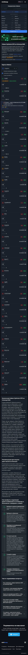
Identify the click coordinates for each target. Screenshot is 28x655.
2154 (25, 123)
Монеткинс (7, 361)
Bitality (5, 156)
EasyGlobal (6, 304)
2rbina (5, 316)
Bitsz (5, 213)
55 (21, 225)
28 (21, 350)
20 (21, 91)
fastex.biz (6, 180)
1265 (21, 384)
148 (25, 134)
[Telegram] (25, 642)
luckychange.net (7, 294)
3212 (25, 248)
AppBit (5, 282)
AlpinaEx (6, 122)
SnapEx (6, 78)
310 (21, 270)
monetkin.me (6, 351)
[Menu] (25, 2)
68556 (24, 384)
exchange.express (7, 328)
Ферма (6, 384)
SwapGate (6, 225)
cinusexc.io (6, 169)
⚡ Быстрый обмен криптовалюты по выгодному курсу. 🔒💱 (12, 106)
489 (25, 214)
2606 (24, 111)
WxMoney (6, 338)
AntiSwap (5, 2)
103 (21, 111)
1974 (25, 236)
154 (21, 339)
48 (21, 259)
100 (21, 248)
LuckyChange (7, 293)
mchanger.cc (6, 112)
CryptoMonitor (7, 202)
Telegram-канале (17, 54)
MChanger (6, 111)
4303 (24, 293)
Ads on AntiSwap (5, 108)
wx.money (6, 339)
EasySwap (6, 90)
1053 (25, 180)
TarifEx (6, 145)
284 (25, 202)
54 (21, 236)
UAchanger (6, 247)
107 (21, 157)
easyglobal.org (6, 305)
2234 (24, 259)
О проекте (4, 646)
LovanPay (6, 236)
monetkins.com (6, 362)
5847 (25, 316)
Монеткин (6, 350)
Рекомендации (18, 59)
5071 (25, 339)
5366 (25, 270)
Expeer (5, 134)
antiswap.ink (23, 653)
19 (21, 145)
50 (21, 293)
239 (25, 350)
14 (22, 361)
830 (25, 91)
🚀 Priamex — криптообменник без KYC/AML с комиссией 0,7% (14, 103)
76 (21, 373)
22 (21, 327)
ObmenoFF (6, 372)
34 (21, 282)
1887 (25, 282)
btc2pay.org (6, 271)
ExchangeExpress (8, 327)
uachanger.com (6, 248)
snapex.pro (6, 79)
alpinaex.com (6, 123)
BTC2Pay (6, 270)
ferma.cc (5, 385)
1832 (25, 373)
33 (21, 305)
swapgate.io (6, 226)
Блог (14, 649)
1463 (25, 191)
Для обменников (20, 646)
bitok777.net (6, 260)
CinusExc (6, 168)
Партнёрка (18, 649)
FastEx (5, 179)
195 (25, 361)
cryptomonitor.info (7, 203)
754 (25, 168)
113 (21, 180)
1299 (25, 327)
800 (25, 145)
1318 (25, 305)
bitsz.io (5, 214)
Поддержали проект (7, 649)
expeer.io (5, 135)
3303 (24, 157)
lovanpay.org (6, 237)
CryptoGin (6, 191)
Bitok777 (6, 259)
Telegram (15, 634)
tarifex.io (5, 146)
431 (21, 316)
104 (21, 191)
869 (25, 225)
